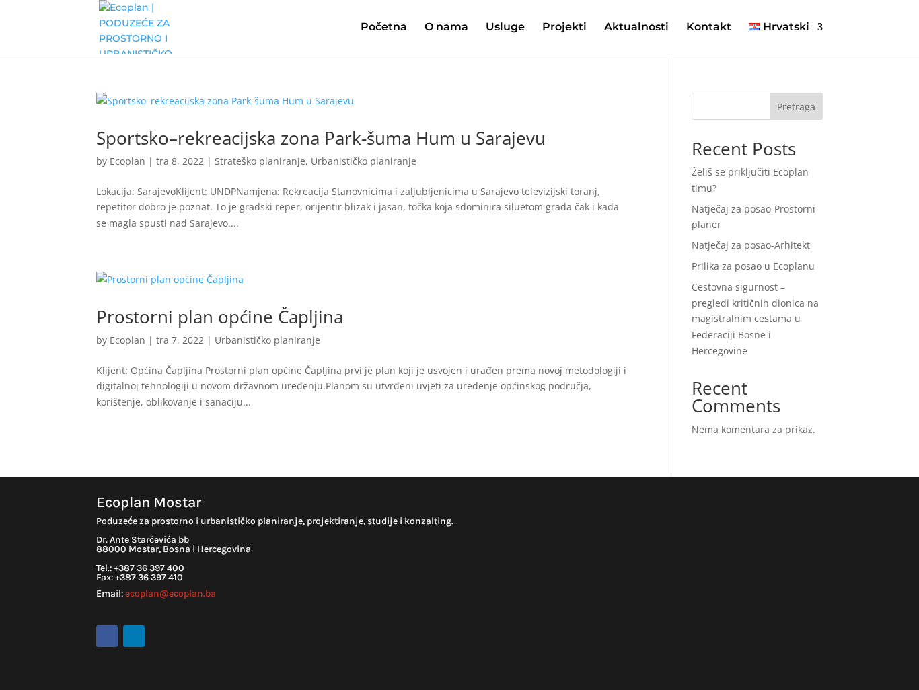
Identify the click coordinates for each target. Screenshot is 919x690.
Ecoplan (127, 161)
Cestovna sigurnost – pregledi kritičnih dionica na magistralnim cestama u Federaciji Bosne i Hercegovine (755, 318)
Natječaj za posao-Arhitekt (751, 245)
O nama (446, 27)
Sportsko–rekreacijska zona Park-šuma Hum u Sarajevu (321, 138)
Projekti (564, 27)
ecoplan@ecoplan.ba (170, 593)
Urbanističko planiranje (363, 161)
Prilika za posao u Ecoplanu (753, 266)
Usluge (505, 27)
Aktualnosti (636, 27)
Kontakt (708, 27)
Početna (384, 27)
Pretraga (796, 106)
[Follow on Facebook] (107, 636)
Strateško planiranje (260, 161)
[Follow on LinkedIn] (134, 636)
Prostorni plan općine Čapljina (219, 317)
